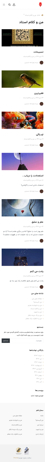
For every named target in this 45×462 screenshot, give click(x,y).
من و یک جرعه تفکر (35, 315)
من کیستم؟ (37, 302)
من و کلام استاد (28, 56)
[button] (14, 5)
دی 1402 (39, 359)
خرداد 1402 (38, 362)
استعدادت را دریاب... (32, 175)
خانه (41, 416)
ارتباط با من (39, 434)
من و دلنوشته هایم (35, 305)
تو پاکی (39, 134)
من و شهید (38, 312)
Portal (16, 458)
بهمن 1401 (38, 375)
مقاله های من (37, 299)
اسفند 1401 (38, 372)
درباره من (40, 425)
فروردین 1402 (37, 369)
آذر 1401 (39, 382)
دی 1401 (39, 379)
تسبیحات (38, 52)
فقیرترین (38, 93)
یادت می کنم (36, 271)
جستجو (5, 341)
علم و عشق (37, 222)
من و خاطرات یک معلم (34, 318)
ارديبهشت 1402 (36, 365)
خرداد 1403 (38, 355)
